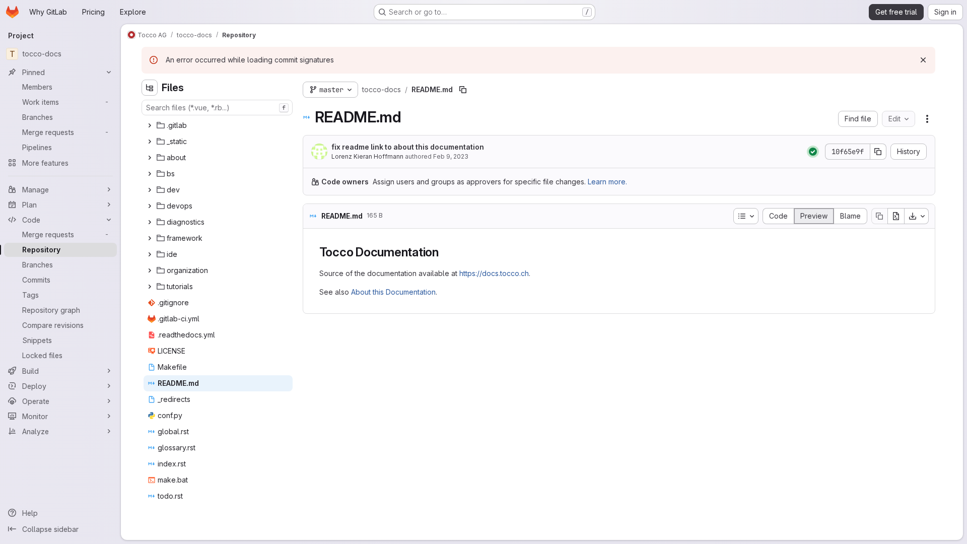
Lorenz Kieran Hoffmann (367, 156)
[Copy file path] (463, 90)
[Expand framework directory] (150, 238)
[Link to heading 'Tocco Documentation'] (445, 252)
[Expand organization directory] (150, 270)
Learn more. (607, 181)
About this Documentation (393, 292)
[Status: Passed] (813, 152)
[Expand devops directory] (150, 206)
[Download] (917, 216)
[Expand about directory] (150, 158)
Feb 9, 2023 (450, 156)
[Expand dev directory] (150, 190)
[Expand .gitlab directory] (150, 125)
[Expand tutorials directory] (150, 287)
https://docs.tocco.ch (494, 273)
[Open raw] (896, 216)
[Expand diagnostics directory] (150, 222)
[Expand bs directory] (150, 174)
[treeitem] (218, 125)
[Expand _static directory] (150, 141)
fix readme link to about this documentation (407, 147)
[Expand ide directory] (150, 254)
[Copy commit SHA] (878, 152)
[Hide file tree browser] (150, 88)
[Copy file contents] (879, 216)
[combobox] (217, 107)
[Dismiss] (923, 60)
